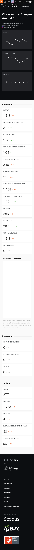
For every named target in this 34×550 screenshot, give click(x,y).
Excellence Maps (9, 27)
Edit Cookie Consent (11, 506)
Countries (7, 493)
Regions (7, 488)
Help (6, 502)
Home (6, 479)
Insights (7, 497)
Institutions (8, 484)
